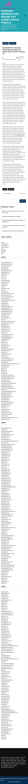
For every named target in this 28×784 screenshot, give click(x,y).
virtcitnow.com (4, 619)
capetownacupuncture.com (7, 293)
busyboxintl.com (5, 305)
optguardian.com (5, 460)
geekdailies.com (5, 571)
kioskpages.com (5, 540)
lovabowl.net (4, 429)
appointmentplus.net (6, 724)
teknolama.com (4, 316)
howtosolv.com (4, 675)
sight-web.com (4, 629)
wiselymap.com (5, 621)
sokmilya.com (4, 578)
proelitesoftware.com (6, 509)
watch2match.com (5, 706)
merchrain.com (4, 573)
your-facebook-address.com (7, 565)
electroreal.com (4, 442)
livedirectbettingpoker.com (7, 358)
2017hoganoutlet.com (6, 265)
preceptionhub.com (5, 436)
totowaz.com (4, 389)
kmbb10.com (4, 340)
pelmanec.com (4, 267)
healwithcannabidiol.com (7, 539)
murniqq (22, 759)
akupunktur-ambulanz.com (7, 649)
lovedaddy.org (4, 362)
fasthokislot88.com (5, 504)
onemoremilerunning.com (7, 334)
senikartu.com (4, 283)
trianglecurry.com (5, 542)
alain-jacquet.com (5, 298)
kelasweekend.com (5, 733)
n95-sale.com (4, 616)
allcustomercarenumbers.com (8, 511)
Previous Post (6, 193)
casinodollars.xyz (5, 699)
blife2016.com (4, 534)
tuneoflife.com (4, 416)
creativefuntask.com (6, 481)
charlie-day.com (5, 357)
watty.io (3, 287)
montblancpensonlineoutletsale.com (9, 645)
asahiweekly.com (5, 493)
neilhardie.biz (4, 684)
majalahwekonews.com (6, 264)
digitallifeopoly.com (5, 454)
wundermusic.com (5, 477)
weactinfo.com (4, 344)
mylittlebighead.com (6, 490)
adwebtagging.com (5, 398)
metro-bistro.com (5, 673)
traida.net (3, 670)
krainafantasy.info (5, 280)
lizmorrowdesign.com (6, 537)
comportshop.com (5, 714)
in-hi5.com (3, 278)
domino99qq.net (5, 269)
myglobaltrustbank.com (6, 709)
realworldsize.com (5, 314)
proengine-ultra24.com (6, 667)
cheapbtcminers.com (6, 485)
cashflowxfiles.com (5, 339)
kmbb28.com (4, 574)
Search (23, 201)
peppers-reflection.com (6, 414)
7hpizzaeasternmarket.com (7, 663)
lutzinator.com (4, 530)
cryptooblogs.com (5, 468)
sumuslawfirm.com (5, 380)
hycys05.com (4, 332)
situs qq (8, 757)
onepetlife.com (4, 552)
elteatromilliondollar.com (7, 309)
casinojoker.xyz (4, 701)
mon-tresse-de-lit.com (6, 557)
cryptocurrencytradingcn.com (8, 388)
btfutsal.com (4, 603)
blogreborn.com (5, 618)
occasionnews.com (5, 409)
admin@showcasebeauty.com (8, 59)
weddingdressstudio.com (7, 680)
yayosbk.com (4, 683)
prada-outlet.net (5, 591)
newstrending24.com (6, 730)
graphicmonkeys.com (6, 499)
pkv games (11, 189)
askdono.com (4, 608)
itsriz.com (3, 290)
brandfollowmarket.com (6, 393)
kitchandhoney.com (5, 671)
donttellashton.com (5, 272)
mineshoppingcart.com (6, 447)
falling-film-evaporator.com (7, 378)
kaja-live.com (4, 626)
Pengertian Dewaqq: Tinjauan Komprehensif (13, 231)
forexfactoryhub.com (6, 624)
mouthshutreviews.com (6, 450)
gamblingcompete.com (6, 611)
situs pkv (3, 252)
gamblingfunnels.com (6, 600)
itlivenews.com (4, 727)
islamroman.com (5, 632)
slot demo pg (4, 245)
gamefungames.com (6, 478)
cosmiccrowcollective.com (7, 296)
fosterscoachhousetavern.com (8, 321)
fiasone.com (4, 352)
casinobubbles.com (5, 455)
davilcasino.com (5, 464)
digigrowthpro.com (5, 593)
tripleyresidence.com (6, 519)
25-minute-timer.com (6, 480)
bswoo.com (4, 738)
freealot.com (4, 491)
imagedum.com (4, 543)
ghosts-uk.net (4, 606)
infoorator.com (4, 660)
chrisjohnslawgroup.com (7, 514)
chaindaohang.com (5, 655)
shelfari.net (3, 693)
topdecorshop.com (5, 715)
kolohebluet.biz (4, 688)
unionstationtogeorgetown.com (8, 486)
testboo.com (4, 678)
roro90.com (4, 275)
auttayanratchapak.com (6, 306)
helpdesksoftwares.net (6, 428)
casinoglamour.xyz (5, 698)
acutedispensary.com (6, 385)
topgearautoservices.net (7, 561)
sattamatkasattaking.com (7, 550)
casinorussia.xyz (5, 694)
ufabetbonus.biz (5, 732)
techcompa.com (5, 627)
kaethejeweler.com (5, 548)
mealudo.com (4, 355)
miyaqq (10, 765)
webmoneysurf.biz (5, 686)
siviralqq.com (4, 373)
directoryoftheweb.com (6, 270)
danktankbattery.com (6, 354)
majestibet (5, 765)
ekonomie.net (4, 722)
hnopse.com (4, 407)
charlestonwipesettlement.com (8, 391)
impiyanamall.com (5, 459)
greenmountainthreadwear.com (8, 383)
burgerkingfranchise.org (7, 311)
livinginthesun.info (5, 288)
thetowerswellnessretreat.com (8, 545)
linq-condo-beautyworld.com (8, 652)
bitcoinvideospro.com (6, 295)
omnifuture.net (4, 598)
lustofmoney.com (5, 411)
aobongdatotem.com (6, 439)
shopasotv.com (4, 717)
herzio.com (3, 277)
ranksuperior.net (5, 399)
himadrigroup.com (5, 631)
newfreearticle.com (5, 327)
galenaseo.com (4, 707)
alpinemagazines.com (6, 640)
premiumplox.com (5, 681)
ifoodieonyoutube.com (6, 446)
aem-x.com (3, 467)
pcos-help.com (4, 601)
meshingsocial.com (5, 345)
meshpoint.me (4, 301)
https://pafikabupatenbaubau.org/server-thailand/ (12, 763)
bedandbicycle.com (5, 496)
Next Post (22, 193)
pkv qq (2, 248)
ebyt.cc (2, 653)
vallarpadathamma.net (6, 313)
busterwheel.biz (5, 691)
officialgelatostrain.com (6, 547)
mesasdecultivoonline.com (7, 322)
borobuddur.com (5, 475)
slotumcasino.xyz (5, 696)
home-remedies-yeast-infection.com (9, 441)
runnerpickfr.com (5, 596)
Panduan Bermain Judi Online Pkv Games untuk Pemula (10, 17)
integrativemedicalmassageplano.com (10, 363)
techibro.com (4, 639)
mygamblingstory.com (6, 262)
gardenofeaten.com (5, 331)
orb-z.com (3, 319)
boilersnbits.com (5, 324)
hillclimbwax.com (5, 406)
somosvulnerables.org (6, 522)
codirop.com (4, 605)
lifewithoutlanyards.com (6, 668)
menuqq (3, 757)
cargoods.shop (4, 291)
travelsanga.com (5, 719)
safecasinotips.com (5, 506)
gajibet (14, 765)
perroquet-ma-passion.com (7, 566)
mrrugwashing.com (5, 365)
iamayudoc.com (5, 488)
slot (22, 757)
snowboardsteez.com (6, 336)
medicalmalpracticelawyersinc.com (9, 712)
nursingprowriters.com (6, 381)
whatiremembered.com (6, 650)
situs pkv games (5, 247)
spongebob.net (4, 303)
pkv (2, 253)
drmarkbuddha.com (5, 657)
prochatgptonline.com (6, 622)
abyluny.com (4, 579)
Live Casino (13, 43)
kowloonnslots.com (5, 637)
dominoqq (3, 250)
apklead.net (4, 583)
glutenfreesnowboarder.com (7, 535)
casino (4, 189)
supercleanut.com (5, 495)
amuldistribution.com (6, 473)
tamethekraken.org (5, 529)
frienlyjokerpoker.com (6, 636)
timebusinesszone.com (6, 412)
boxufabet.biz (4, 560)
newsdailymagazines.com (7, 434)
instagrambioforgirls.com (7, 337)
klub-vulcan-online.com (6, 516)
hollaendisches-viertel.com (7, 665)
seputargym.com (5, 457)
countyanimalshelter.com (7, 396)
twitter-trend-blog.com (6, 644)
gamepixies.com (5, 501)
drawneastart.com (5, 503)
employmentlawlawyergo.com (8, 711)
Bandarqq (5, 43)
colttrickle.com (4, 595)
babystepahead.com (6, 401)
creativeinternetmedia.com (7, 614)
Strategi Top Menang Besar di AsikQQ (11, 216)
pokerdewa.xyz (4, 702)
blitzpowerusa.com (5, 329)
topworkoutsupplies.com (7, 449)
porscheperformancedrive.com (8, 527)
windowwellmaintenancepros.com (9, 417)
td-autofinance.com (5, 634)
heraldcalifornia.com (6, 498)
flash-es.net (4, 368)
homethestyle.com (5, 472)
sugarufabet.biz (4, 558)
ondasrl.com (4, 532)
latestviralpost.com (5, 326)
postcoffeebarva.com (6, 308)
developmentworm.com (6, 725)
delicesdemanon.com (6, 676)
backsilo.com (4, 371)
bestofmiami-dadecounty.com (8, 444)
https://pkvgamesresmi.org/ (7, 767)
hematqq (3, 760)
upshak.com (4, 370)
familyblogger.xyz (5, 512)
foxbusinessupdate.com (7, 360)
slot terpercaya (20, 134)
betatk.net (3, 735)
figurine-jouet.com (5, 563)
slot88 (7, 760)
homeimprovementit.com (7, 431)
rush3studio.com (5, 274)
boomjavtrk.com (5, 581)
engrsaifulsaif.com (5, 483)
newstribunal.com (5, 433)
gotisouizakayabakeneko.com (8, 300)
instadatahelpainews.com (7, 570)
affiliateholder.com (5, 419)
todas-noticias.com (5, 282)
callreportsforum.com (6, 576)
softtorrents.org (4, 521)
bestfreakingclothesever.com (8, 376)
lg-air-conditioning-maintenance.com (10, 658)
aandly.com (4, 737)
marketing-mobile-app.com (7, 349)
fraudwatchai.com (5, 465)
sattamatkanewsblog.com (7, 386)
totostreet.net (4, 462)
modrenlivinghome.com (6, 568)
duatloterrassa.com (5, 524)
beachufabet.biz (5, 555)
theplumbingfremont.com (7, 729)
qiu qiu (2, 242)
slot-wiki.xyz (4, 704)
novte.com (3, 662)
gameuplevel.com (5, 470)
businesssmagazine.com (7, 613)
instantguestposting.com (7, 720)
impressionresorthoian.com (7, 375)
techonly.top (4, 609)
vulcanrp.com (4, 642)
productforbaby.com (6, 318)
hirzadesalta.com (5, 452)
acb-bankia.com (5, 367)
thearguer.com (4, 347)
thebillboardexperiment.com (7, 553)
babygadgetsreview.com (7, 647)
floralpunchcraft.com (6, 350)
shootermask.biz (5, 689)
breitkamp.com (4, 517)
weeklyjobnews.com (6, 394)
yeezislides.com (5, 437)
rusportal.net (4, 285)
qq (6, 762)
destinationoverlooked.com (7, 402)
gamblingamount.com (6, 404)
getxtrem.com (4, 342)
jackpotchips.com (5, 508)
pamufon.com (4, 526)
